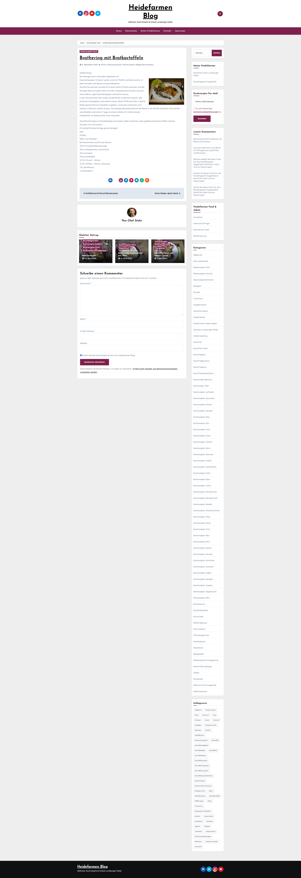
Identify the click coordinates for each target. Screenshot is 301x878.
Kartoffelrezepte (201, 771)
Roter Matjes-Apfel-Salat (166, 193)
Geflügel (198, 725)
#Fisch (104, 65)
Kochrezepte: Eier (201, 423)
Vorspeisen (160, 248)
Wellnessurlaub (200, 691)
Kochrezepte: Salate (202, 548)
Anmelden (198, 217)
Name (83, 319)
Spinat (197, 826)
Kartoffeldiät (199, 355)
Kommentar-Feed (201, 230)
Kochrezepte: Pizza (202, 523)
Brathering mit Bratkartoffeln (111, 58)
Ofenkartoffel (214, 796)
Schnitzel (198, 821)
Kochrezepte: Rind (201, 542)
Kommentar (86, 283)
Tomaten (198, 831)
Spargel (210, 821)
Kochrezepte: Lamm (202, 486)
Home (119, 31)
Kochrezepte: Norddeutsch (94, 251)
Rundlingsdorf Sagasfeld (204, 82)
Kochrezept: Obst (201, 386)
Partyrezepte (161, 242)
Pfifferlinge (199, 801)
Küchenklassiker (200, 610)
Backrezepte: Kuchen (203, 274)
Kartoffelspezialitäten (203, 373)
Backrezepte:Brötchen (203, 280)
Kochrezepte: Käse (201, 479)
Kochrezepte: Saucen (203, 554)
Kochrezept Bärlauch (202, 380)
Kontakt (167, 31)
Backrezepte (211, 710)
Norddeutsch (200, 796)
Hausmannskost (200, 311)
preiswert (199, 806)
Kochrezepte (200, 781)
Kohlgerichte (200, 791)
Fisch (207, 720)
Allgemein (197, 255)
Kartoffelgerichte (90, 241)
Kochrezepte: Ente (201, 429)
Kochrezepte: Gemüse (203, 454)
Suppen (207, 826)
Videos (196, 673)
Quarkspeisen (199, 641)
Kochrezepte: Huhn (202, 473)
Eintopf (196, 292)
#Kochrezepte (129, 65)
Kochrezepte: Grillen (202, 461)
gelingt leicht (210, 725)
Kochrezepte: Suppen (203, 585)
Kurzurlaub (198, 616)
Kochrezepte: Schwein (203, 567)
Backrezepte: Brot (201, 267)
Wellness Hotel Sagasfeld (204, 685)
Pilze (210, 801)
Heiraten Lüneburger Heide (205, 330)
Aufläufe (198, 710)
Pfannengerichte (162, 245)
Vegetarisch (210, 831)
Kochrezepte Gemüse (203, 786)
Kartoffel (197, 342)
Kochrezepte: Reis (201, 535)
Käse (211, 791)
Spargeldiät (198, 654)
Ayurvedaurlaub (200, 261)
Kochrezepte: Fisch (89, 51)
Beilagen (197, 286)
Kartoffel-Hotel (200, 348)
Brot (196, 715)
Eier (214, 715)
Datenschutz (131, 31)
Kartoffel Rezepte (202, 765)
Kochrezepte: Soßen (202, 573)
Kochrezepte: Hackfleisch (205, 467)
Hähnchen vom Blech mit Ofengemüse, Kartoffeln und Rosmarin (207, 150)
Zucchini (198, 846)
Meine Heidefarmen (150, 31)
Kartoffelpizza (200, 367)
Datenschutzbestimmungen (205, 112)
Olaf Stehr (135, 220)
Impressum (180, 31)
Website (83, 343)
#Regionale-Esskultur (144, 65)
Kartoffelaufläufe (201, 745)
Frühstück (198, 298)
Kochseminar (199, 604)
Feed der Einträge (201, 223)
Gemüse (198, 730)
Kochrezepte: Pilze (201, 517)
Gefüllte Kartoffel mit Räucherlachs (101, 193)
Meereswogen (89, 256)
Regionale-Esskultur (203, 811)
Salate (197, 816)
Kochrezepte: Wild (201, 598)
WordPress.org (199, 236)
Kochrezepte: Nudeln (202, 504)
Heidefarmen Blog (92, 867)
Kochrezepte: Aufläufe (93, 244)
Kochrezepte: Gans (201, 448)
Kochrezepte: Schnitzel (203, 560)
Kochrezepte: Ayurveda (203, 398)
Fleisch (216, 720)
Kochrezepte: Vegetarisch (205, 592)
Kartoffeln (213, 750)
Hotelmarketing (200, 336)
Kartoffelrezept (201, 760)
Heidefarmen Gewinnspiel (205, 323)
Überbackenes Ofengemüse (205, 660)
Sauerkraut (124, 248)
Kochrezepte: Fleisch (202, 442)
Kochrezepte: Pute (201, 529)
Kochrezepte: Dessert (203, 411)
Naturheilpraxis (200, 623)
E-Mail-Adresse (87, 331)
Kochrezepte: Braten (202, 404)
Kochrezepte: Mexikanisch (205, 492)
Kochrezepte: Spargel (203, 579)
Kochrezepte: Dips (201, 417)
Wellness (198, 841)
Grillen (207, 730)
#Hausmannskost (114, 65)
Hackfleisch (199, 735)
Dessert (206, 715)
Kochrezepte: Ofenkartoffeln (206, 510)
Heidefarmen (199, 317)
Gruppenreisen (200, 305)
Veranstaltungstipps (202, 666)
